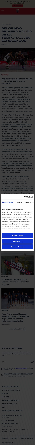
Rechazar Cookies (17, 247)
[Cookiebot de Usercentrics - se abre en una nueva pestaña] (25, 197)
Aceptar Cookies (17, 235)
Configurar (16, 241)
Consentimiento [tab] (7, 202)
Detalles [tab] (19, 202)
